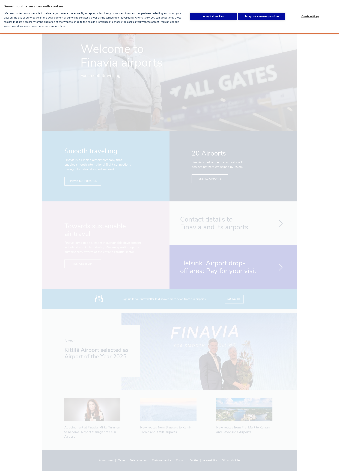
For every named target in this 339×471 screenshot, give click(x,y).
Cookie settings (310, 16)
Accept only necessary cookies (262, 16)
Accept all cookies (213, 16)
